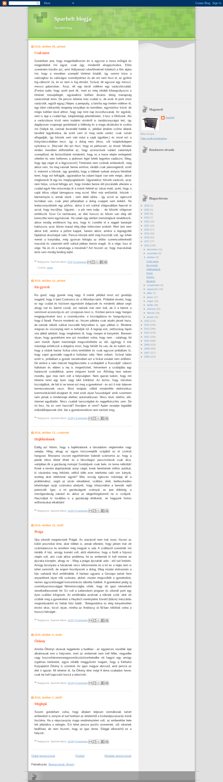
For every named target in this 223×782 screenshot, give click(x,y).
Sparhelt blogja (72, 19)
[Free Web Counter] (148, 364)
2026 (147, 205)
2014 (147, 325)
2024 (147, 213)
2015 (147, 321)
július (150, 293)
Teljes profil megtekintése (153, 138)
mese (50, 267)
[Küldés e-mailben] (89, 262)
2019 (147, 233)
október (151, 257)
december (152, 249)
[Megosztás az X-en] (97, 262)
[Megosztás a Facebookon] (101, 262)
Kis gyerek (42, 287)
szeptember (153, 285)
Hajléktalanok (44, 439)
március (151, 309)
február (151, 313)
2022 (147, 221)
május (150, 301)
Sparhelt (170, 117)
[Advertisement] (167, 71)
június (150, 297)
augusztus (153, 289)
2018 (147, 237)
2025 (147, 209)
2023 (147, 217)
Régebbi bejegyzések (118, 756)
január (150, 317)
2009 (147, 344)
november (152, 253)
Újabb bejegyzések (43, 756)
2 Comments (81, 418)
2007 (147, 352)
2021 (147, 225)
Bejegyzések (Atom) (61, 764)
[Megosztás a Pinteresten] (105, 262)
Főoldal (79, 756)
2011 (147, 337)
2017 (147, 241)
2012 (147, 332)
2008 (147, 348)
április (150, 305)
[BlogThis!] (93, 262)
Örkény (39, 641)
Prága (38, 532)
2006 (147, 356)
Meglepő (40, 704)
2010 (147, 340)
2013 (147, 328)
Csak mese (41, 53)
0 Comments (79, 262)
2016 (147, 245)
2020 (147, 229)
